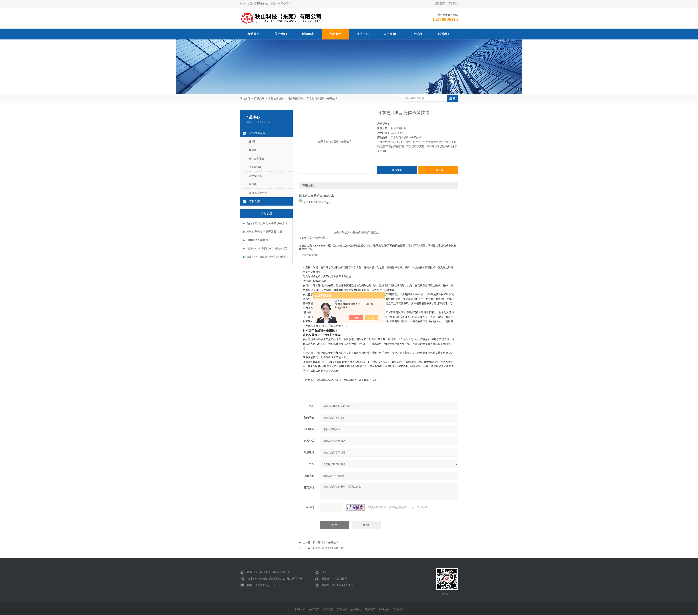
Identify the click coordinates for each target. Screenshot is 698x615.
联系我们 (453, 3)
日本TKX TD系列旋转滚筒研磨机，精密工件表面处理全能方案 (268, 256)
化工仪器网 (340, 578)
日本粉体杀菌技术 (257, 240)
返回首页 (440, 3)
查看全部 (254, 201)
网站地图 (384, 609)
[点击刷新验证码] (355, 507)
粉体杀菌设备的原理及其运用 (264, 231)
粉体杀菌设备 (295, 98)
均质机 (253, 150)
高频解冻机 (255, 167)
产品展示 (335, 33)
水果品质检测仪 (258, 193)
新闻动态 (308, 33)
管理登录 (398, 609)
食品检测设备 (276, 98)
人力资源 (390, 33)
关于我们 (281, 33)
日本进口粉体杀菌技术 (325, 542)
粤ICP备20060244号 (343, 585)
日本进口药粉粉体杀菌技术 (328, 548)
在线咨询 (417, 33)
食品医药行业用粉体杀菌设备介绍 (266, 223)
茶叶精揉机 (255, 175)
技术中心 (362, 33)
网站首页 (253, 33)
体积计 (253, 141)
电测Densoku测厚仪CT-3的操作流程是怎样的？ (268, 248)
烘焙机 (253, 184)
